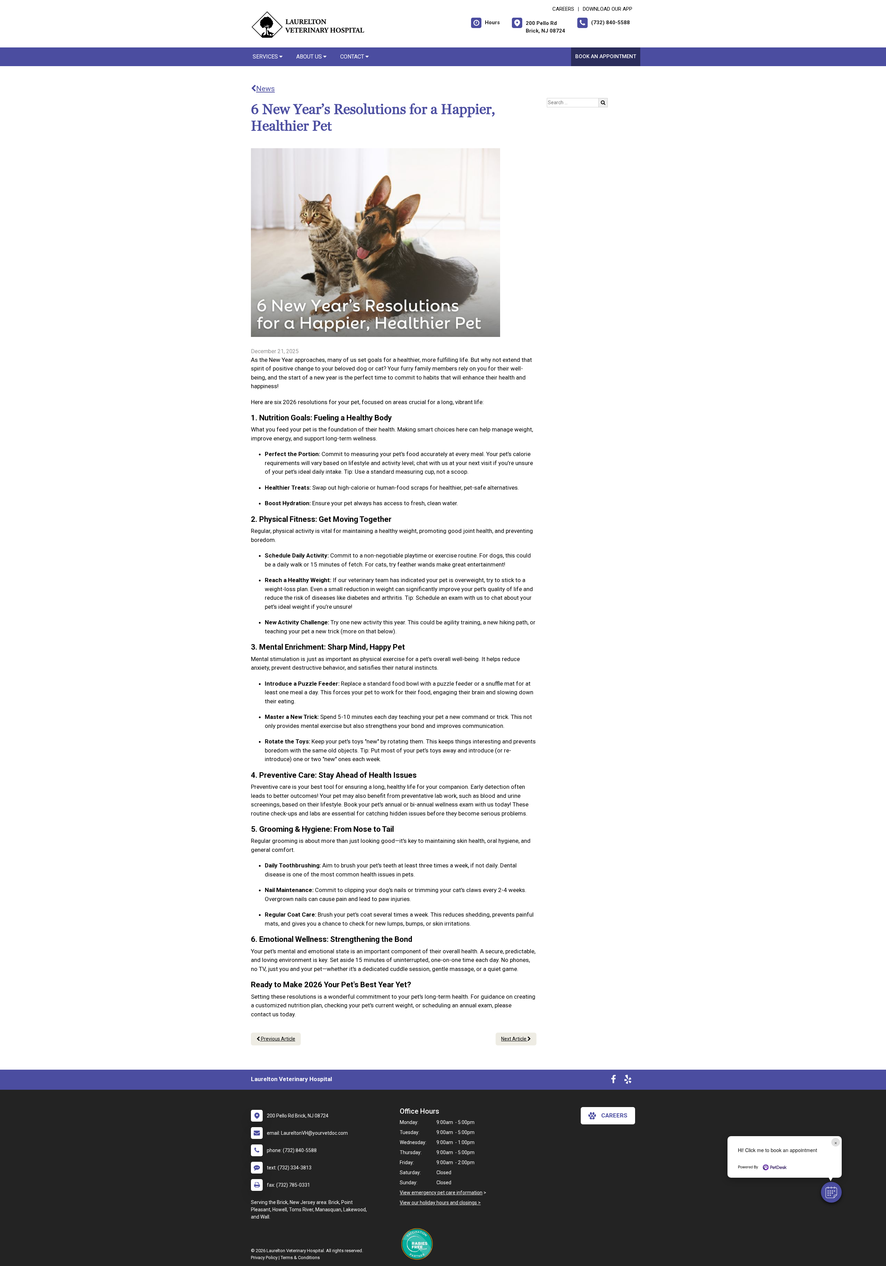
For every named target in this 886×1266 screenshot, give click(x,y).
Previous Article (277, 1039)
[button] (831, 1192)
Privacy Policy (264, 1257)
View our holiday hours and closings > (440, 1202)
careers (614, 1115)
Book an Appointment (605, 56)
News (265, 88)
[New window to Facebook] (613, 1081)
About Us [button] (309, 56)
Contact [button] (352, 56)
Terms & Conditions (300, 1257)
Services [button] (266, 56)
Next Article (514, 1039)
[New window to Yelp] (628, 1081)
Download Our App (607, 9)
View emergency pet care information (441, 1192)
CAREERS (563, 9)
